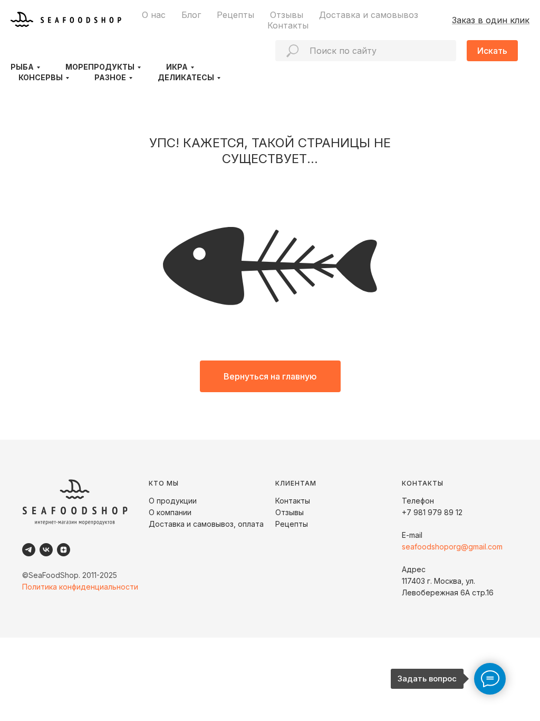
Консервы (40, 77)
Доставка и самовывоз (368, 15)
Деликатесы (186, 77)
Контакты (287, 25)
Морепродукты (99, 66)
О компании (170, 512)
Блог (191, 15)
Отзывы (286, 15)
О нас (154, 15)
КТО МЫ (164, 483)
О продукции (173, 500)
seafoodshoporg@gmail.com (452, 546)
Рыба (22, 66)
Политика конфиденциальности (80, 586)
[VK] (46, 549)
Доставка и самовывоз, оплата (206, 523)
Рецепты (235, 15)
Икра (177, 66)
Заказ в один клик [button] (490, 20)
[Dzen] (63, 549)
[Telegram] (28, 549)
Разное (110, 77)
